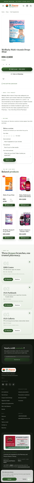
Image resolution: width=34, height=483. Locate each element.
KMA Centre (8, 267)
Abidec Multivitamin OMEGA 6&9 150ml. (25, 195)
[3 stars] (9, 136)
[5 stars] (14, 136)
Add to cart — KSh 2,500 (18, 69)
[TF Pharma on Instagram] (6, 384)
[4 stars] (11, 136)
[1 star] (4, 136)
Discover (4, 416)
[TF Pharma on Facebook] (3, 384)
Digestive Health (6, 400)
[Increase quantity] (9, 64)
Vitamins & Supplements (8, 403)
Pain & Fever (5, 395)
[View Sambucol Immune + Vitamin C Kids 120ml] (25, 219)
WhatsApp (9, 279)
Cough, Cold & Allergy (7, 397)
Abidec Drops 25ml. (9, 195)
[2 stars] (7, 136)
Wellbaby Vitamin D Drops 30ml (8, 230)
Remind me (17, 359)
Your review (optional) (8, 150)
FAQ (3, 419)
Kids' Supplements (14, 12)
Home (3, 12)
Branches (4, 427)
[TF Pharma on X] (10, 384)
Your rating (5, 133)
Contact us (4, 425)
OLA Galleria (9, 318)
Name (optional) (7, 139)
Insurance (20, 400)
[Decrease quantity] (3, 64)
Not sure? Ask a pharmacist (10, 83)
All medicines (5, 392)
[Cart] (27, 5)
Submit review (9, 160)
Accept (9, 479)
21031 (11, 465)
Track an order (5, 422)
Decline (24, 479)
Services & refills (22, 397)
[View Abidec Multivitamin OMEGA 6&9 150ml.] (25, 184)
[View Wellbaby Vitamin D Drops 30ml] (9, 219)
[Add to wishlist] (3, 79)
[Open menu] (3, 6)
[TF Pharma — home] (12, 5)
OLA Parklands (9, 293)
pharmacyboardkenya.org (24, 467)
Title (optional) (6, 144)
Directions (17, 279)
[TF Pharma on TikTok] (13, 384)
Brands (3, 409)
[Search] (23, 5)
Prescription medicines (23, 395)
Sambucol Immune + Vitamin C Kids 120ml (24, 230)
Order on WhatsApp (18, 74)
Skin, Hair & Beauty (6, 406)
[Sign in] (30, 5)
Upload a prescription (23, 392)
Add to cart (10, 205)
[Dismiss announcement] (32, 1)
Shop (7, 12)
